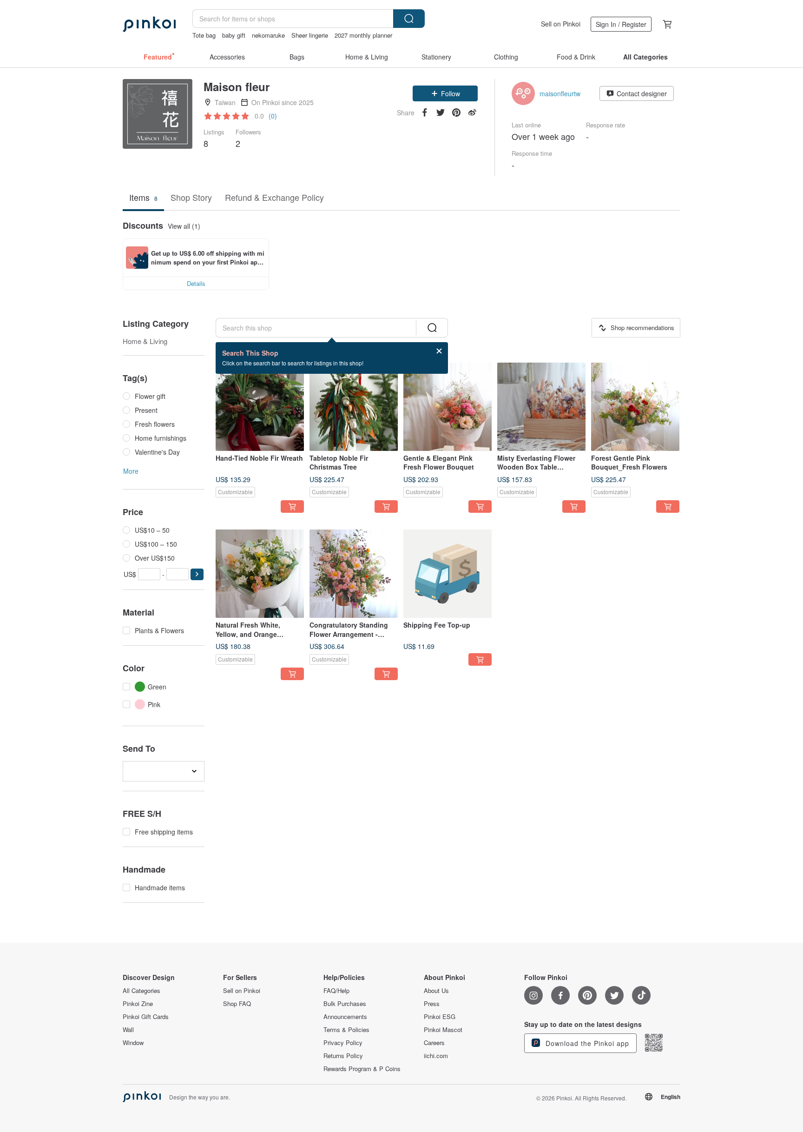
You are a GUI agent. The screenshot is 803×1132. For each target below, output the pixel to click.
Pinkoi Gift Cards (146, 1016)
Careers (434, 1042)
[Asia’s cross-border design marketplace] (149, 24)
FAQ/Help (336, 990)
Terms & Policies (346, 1029)
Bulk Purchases (344, 1003)
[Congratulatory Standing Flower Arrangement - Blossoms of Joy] (353, 574)
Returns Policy (343, 1056)
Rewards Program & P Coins (362, 1069)
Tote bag (204, 35)
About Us (436, 990)
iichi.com (436, 1056)
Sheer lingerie (309, 35)
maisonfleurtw (560, 93)
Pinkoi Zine (138, 1003)
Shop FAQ (237, 1003)
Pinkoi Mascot (443, 1029)
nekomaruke (268, 35)
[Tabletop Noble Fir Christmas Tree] (353, 407)
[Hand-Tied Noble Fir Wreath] (260, 407)
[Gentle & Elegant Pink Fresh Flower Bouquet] (447, 407)
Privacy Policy (342, 1042)
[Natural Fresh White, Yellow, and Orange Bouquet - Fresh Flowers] (260, 574)
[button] (445, 93)
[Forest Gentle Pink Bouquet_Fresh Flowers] (635, 407)
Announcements (345, 1016)
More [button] (130, 471)
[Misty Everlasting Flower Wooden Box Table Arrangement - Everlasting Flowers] (541, 407)
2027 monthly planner (363, 35)
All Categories (141, 990)
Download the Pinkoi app (586, 1043)
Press (432, 1003)
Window (133, 1042)
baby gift (233, 35)
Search (409, 18)
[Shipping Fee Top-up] (447, 574)
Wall (128, 1029)
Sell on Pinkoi (560, 23)
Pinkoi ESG (439, 1016)
